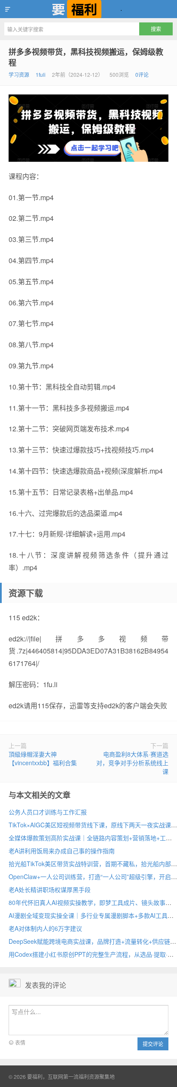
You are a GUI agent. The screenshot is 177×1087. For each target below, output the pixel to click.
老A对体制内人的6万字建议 (45, 928)
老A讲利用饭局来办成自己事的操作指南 (62, 850)
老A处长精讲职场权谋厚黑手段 (50, 889)
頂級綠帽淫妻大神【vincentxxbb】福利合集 (43, 758)
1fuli (41, 74)
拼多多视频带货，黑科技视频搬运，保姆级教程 (86, 57)
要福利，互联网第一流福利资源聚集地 (88, 9)
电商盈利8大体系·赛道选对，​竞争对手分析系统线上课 (132, 763)
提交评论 (153, 1043)
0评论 (142, 74)
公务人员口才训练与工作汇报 (48, 811)
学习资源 (19, 74)
